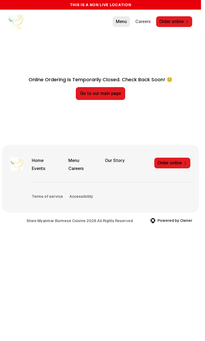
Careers (143, 21)
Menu (121, 21)
